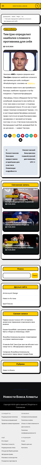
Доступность (25, 427)
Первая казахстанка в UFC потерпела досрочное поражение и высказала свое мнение (20, 202)
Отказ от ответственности (30, 423)
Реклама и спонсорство (9, 457)
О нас (23, 441)
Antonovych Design (10, 293)
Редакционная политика (10, 417)
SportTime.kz (8, 304)
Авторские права (7, 454)
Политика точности (8, 444)
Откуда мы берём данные (10, 451)
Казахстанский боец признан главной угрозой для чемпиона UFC (28, 156)
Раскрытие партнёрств (9, 461)
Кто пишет (5, 441)
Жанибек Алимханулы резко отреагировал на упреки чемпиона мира (20, 247)
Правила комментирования (10, 423)
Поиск (20, 269)
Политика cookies (27, 420)
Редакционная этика (8, 447)
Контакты (24, 447)
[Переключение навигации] (2, 6)
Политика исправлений (9, 420)
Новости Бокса (9, 29)
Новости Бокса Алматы (20, 397)
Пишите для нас (26, 444)
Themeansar (20, 407)
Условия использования (29, 417)
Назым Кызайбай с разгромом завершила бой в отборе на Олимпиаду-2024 (18, 224)
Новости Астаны (9, 298)
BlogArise (31, 404)
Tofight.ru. (31, 83)
